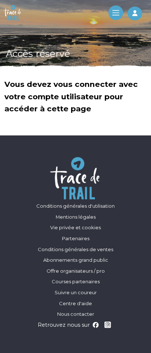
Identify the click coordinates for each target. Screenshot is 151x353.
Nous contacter (75, 314)
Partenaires (75, 238)
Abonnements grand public (75, 260)
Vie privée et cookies (75, 227)
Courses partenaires (76, 281)
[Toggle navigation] (115, 12)
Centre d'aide (75, 303)
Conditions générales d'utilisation (75, 206)
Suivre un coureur (76, 292)
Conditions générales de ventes (75, 249)
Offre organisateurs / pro (76, 271)
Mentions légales (76, 217)
